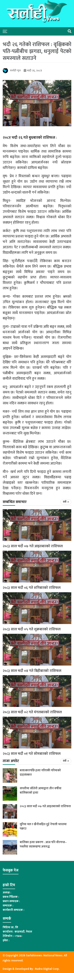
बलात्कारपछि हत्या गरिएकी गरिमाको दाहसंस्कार (40, 772)
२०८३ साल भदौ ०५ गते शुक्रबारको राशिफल (32, 629)
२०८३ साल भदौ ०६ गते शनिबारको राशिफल (32, 587)
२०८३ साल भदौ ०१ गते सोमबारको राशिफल (32, 753)
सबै (65, 502)
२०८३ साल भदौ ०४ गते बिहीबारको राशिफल (32, 671)
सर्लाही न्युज (15, 70)
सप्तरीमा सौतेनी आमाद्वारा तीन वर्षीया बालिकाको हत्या (40, 790)
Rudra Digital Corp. (47, 968)
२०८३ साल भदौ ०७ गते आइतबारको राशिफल (33, 546)
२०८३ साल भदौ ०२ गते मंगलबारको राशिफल (32, 712)
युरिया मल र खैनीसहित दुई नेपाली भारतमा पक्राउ (43, 826)
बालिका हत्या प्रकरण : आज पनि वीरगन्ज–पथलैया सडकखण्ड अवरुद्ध (43, 844)
